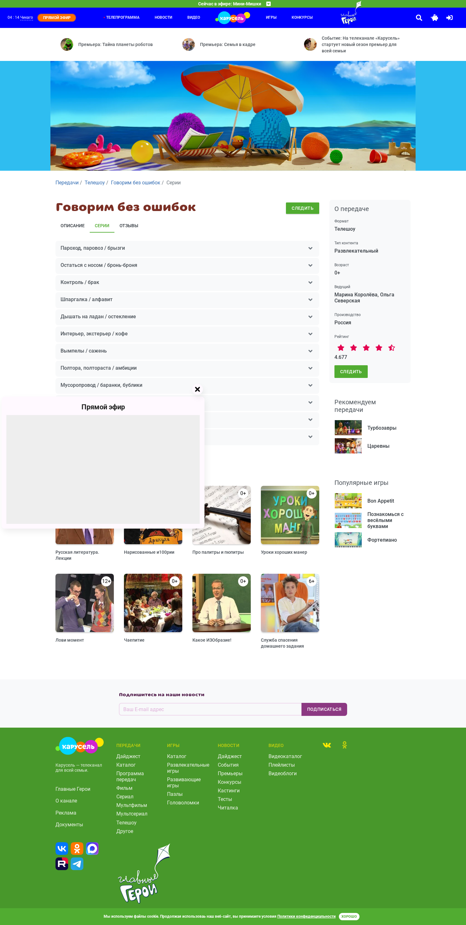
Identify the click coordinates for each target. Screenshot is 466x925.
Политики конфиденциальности (306, 916)
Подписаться (324, 709)
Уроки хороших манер (284, 552)
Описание (73, 225)
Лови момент (69, 640)
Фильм (124, 788)
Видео (193, 17)
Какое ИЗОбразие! (211, 640)
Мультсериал (131, 814)
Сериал (124, 797)
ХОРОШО (349, 917)
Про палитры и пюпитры (218, 552)
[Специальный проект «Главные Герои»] (330, 12)
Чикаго (26, 17)
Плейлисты (282, 765)
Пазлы (175, 794)
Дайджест (128, 756)
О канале (66, 801)
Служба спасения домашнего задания (282, 643)
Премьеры (230, 773)
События (228, 765)
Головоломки (183, 803)
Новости (163, 17)
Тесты (225, 799)
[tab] (326, 744)
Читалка (228, 808)
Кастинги (229, 791)
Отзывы (129, 225)
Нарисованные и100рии (149, 552)
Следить (303, 208)
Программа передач (130, 776)
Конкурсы (229, 782)
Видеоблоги (283, 773)
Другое (124, 831)
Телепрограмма (122, 17)
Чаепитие (134, 640)
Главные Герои (72, 789)
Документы (69, 825)
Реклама (65, 813)
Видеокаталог (285, 756)
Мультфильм (131, 805)
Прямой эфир (103, 407)
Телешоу (126, 823)
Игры (271, 17)
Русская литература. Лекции (77, 555)
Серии (102, 225)
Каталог (126, 765)
